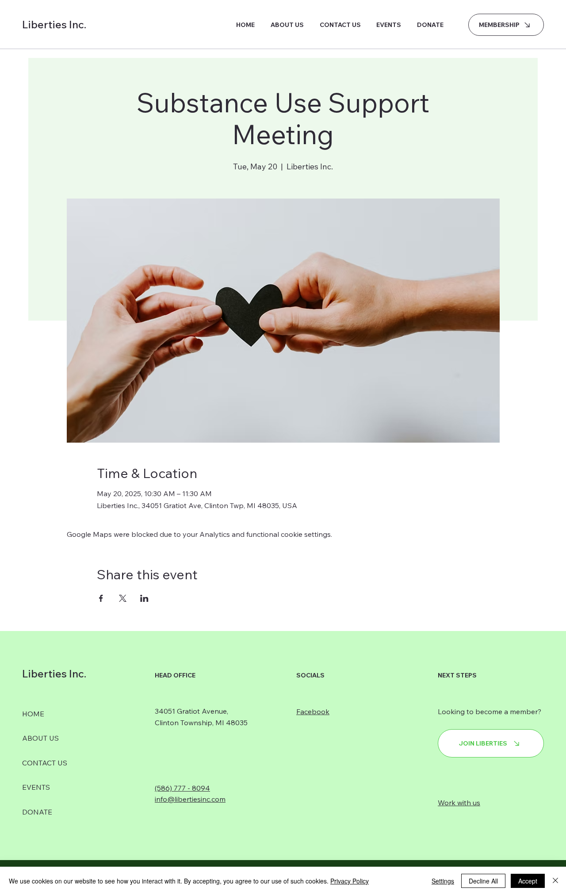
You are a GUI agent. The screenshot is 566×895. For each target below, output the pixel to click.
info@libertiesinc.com (190, 799)
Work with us (459, 802)
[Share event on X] (123, 598)
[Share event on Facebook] (101, 598)
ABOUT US (40, 738)
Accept (527, 880)
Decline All (483, 880)
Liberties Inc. (54, 24)
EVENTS (36, 787)
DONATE (37, 811)
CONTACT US (44, 762)
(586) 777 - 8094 (182, 788)
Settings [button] (443, 880)
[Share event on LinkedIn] (144, 598)
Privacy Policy (349, 880)
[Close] (555, 881)
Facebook (312, 711)
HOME (33, 713)
